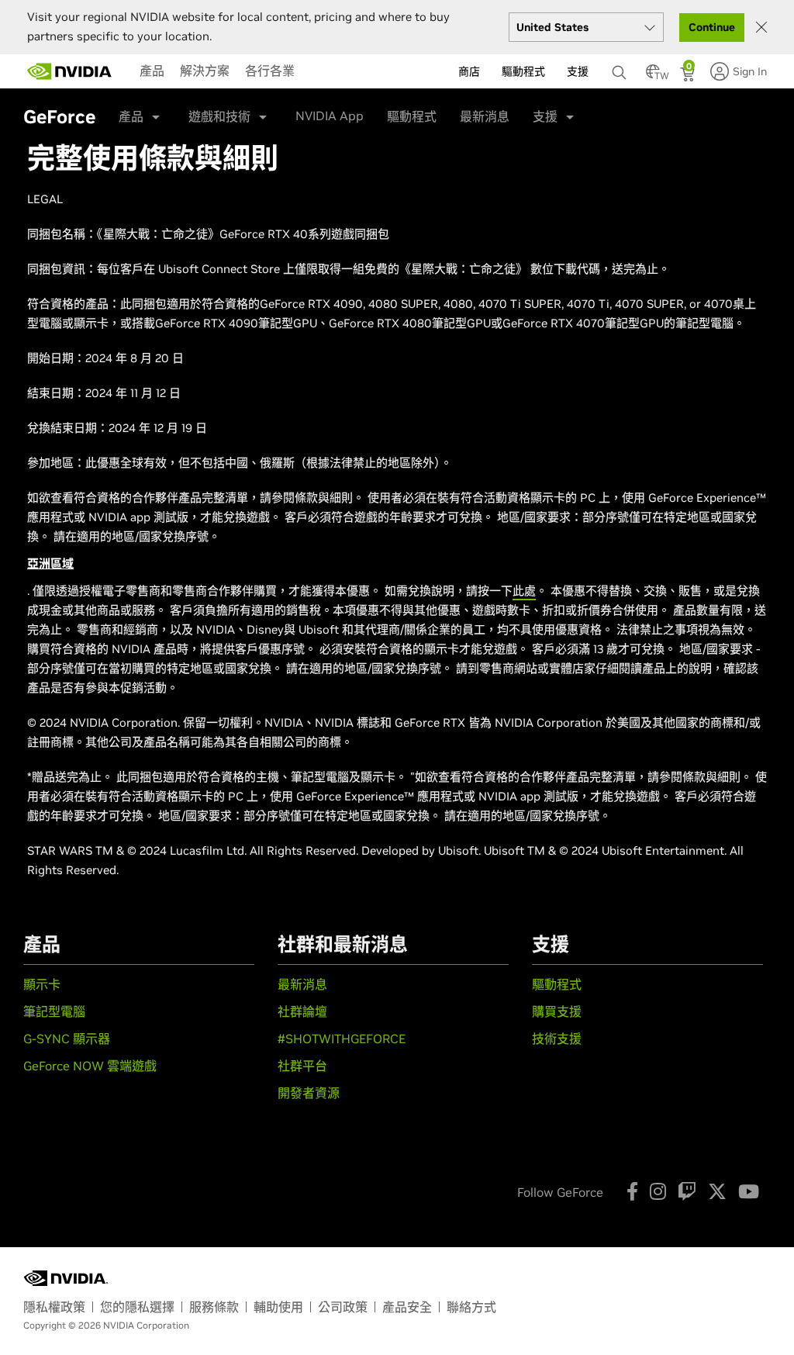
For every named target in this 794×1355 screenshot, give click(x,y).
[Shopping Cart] (689, 76)
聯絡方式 (471, 1307)
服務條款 (214, 1307)
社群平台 (302, 1065)
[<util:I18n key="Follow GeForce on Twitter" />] (717, 1191)
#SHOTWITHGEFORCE (342, 1038)
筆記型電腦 (54, 1011)
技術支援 (557, 1038)
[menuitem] (152, 70)
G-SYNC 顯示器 (66, 1038)
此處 (524, 590)
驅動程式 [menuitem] (523, 71)
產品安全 (407, 1307)
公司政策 (343, 1307)
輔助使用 (278, 1307)
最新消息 (484, 116)
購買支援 (557, 1011)
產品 (152, 70)
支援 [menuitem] (578, 71)
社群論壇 (302, 1011)
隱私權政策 (54, 1307)
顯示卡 (41, 984)
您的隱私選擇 (137, 1307)
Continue (712, 27)
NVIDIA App (329, 115)
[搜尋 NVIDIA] (621, 68)
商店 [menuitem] (469, 71)
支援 (545, 116)
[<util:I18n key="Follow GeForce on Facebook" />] (632, 1191)
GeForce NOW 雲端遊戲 (90, 1065)
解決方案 (205, 70)
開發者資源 (309, 1093)
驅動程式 (412, 116)
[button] (653, 76)
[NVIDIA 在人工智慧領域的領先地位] (69, 71)
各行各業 (270, 70)
